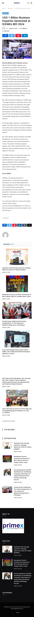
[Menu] (3, 3)
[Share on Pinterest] (18, 35)
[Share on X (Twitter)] (12, 35)
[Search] (31, 3)
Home (18, 612)
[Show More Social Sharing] (30, 35)
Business (5, 13)
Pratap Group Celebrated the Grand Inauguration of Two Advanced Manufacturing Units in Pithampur (14, 323)
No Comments (23, 28)
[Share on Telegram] (25, 35)
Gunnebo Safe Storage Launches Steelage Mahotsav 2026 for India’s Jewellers (16, 269)
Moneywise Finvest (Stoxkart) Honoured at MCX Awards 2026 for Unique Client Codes (16, 295)
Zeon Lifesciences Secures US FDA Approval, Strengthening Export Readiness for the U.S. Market (17, 410)
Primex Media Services (17, 608)
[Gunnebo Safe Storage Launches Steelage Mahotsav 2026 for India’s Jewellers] (17, 257)
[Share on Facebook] (5, 35)
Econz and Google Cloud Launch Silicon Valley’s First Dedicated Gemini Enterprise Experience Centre (16, 351)
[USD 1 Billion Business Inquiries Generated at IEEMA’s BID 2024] (17, 49)
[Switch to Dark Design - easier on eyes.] (28, 3)
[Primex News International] (17, 3)
